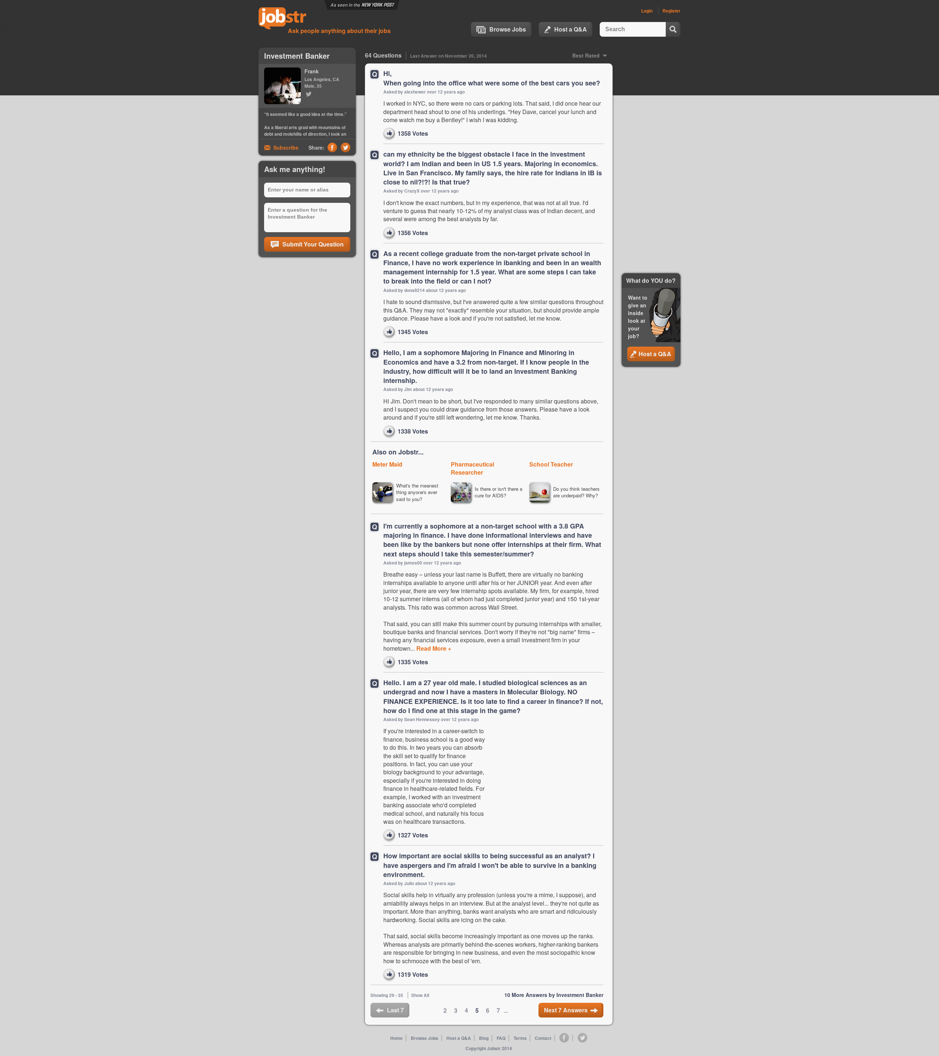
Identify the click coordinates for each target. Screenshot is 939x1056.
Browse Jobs (507, 29)
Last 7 (395, 1010)
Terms (520, 1038)
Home (396, 1038)
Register (671, 10)
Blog (484, 1038)
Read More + (433, 648)
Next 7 (566, 1010)
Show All (420, 995)
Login (647, 10)
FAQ (501, 1038)
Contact (543, 1038)
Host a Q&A (570, 29)
